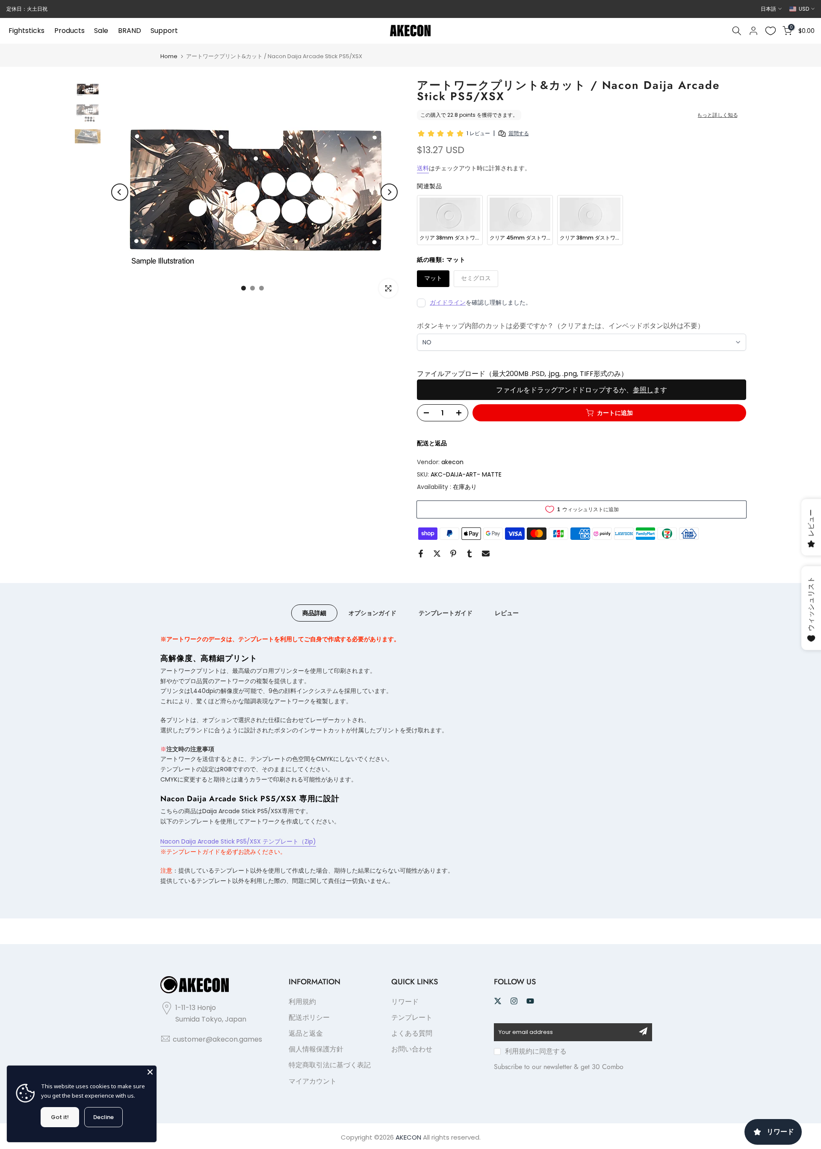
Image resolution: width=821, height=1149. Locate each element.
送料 (423, 168)
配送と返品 (432, 443)
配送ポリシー (309, 1017)
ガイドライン (448, 302)
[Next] (389, 192)
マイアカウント (313, 1081)
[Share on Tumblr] (469, 553)
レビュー (507, 612)
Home (168, 56)
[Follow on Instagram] (514, 1001)
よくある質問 (411, 1033)
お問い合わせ (411, 1049)
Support (164, 31)
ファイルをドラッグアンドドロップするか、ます (581, 389)
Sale (101, 31)
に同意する (536, 1051)
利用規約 (302, 1002)
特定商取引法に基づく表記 (330, 1065)
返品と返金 (306, 1033)
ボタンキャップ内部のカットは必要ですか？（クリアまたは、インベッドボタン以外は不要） (560, 326)
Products (69, 31)
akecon (452, 462)
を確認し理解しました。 (481, 302)
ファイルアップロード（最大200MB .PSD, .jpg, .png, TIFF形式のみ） (522, 374)
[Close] (150, 1072)
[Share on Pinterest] (453, 553)
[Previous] (119, 192)
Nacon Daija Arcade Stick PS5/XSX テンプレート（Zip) (238, 841)
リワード (405, 1002)
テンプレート (411, 1017)
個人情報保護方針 (316, 1049)
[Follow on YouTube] (530, 1001)
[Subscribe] (643, 1031)
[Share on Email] (486, 553)
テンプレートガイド (446, 612)
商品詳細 (314, 612)
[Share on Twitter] (437, 553)
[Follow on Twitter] (498, 1001)
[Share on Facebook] (421, 553)
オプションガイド (372, 612)
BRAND (129, 31)
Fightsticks (26, 31)
